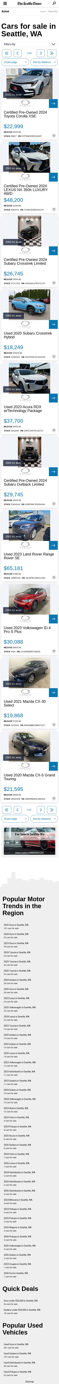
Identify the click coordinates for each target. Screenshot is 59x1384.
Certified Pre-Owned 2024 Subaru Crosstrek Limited (25, 261)
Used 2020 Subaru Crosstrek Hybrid (28, 335)
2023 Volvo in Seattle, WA (16, 1119)
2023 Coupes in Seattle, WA (17, 1266)
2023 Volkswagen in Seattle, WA (20, 1064)
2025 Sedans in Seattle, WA (17, 1037)
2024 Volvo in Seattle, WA (16, 1156)
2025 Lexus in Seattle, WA (16, 1055)
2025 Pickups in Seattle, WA (17, 1220)
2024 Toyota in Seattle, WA (17, 954)
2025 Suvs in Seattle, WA (16, 927)
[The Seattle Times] (29, 4)
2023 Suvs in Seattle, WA (16, 945)
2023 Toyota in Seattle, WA (17, 1027)
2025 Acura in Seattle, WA (17, 1137)
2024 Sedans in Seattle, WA (17, 982)
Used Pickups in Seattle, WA (17, 1373)
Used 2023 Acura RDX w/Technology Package (23, 409)
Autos (5, 11)
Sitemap (29, 1381)
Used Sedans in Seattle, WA (17, 1355)
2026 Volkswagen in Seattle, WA (20, 1247)
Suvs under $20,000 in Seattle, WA (21, 1302)
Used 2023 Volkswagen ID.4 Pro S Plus (27, 630)
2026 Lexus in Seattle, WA (16, 1165)
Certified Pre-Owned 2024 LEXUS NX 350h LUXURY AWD (26, 189)
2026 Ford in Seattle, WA (16, 1275)
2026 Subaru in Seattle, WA (17, 1256)
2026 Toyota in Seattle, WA (17, 972)
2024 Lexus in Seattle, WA (16, 1018)
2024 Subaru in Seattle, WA (17, 1091)
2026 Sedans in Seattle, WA (17, 1146)
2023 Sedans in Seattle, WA (17, 1082)
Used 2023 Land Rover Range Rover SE (29, 556)
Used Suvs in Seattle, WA (16, 1346)
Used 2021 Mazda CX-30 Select (25, 703)
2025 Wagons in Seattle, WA (18, 1229)
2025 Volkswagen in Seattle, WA (20, 1009)
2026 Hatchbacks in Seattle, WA (19, 1192)
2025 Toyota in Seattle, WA (17, 963)
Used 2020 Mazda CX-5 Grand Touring (29, 777)
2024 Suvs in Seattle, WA (16, 936)
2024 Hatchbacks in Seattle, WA (19, 1174)
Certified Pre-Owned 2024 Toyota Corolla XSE (25, 114)
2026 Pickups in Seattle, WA (17, 1238)
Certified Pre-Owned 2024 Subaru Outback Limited (25, 482)
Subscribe (52, 11)
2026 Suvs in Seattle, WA (16, 991)
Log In (43, 11)
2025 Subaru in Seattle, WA (17, 1046)
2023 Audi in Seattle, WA (16, 1110)
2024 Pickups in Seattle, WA (17, 1128)
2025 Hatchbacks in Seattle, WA (19, 1183)
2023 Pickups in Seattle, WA (17, 1211)
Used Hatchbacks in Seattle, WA (19, 1364)
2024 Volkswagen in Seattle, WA (20, 1101)
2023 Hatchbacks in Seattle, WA (19, 1073)
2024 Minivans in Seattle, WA (18, 1201)
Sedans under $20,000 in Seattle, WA (22, 1311)
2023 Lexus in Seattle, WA (16, 1000)
